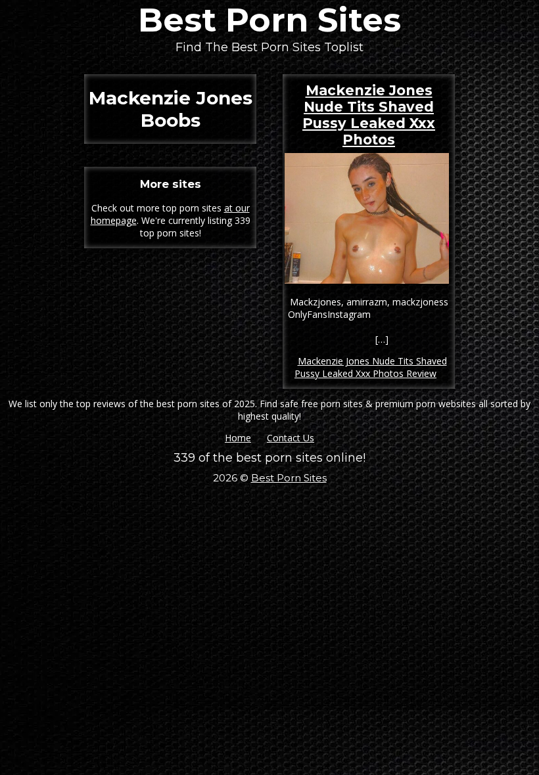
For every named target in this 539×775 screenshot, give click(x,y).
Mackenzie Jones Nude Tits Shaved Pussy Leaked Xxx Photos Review (370, 367)
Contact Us (290, 438)
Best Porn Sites (269, 20)
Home (238, 438)
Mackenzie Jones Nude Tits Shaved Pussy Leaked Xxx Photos (368, 115)
